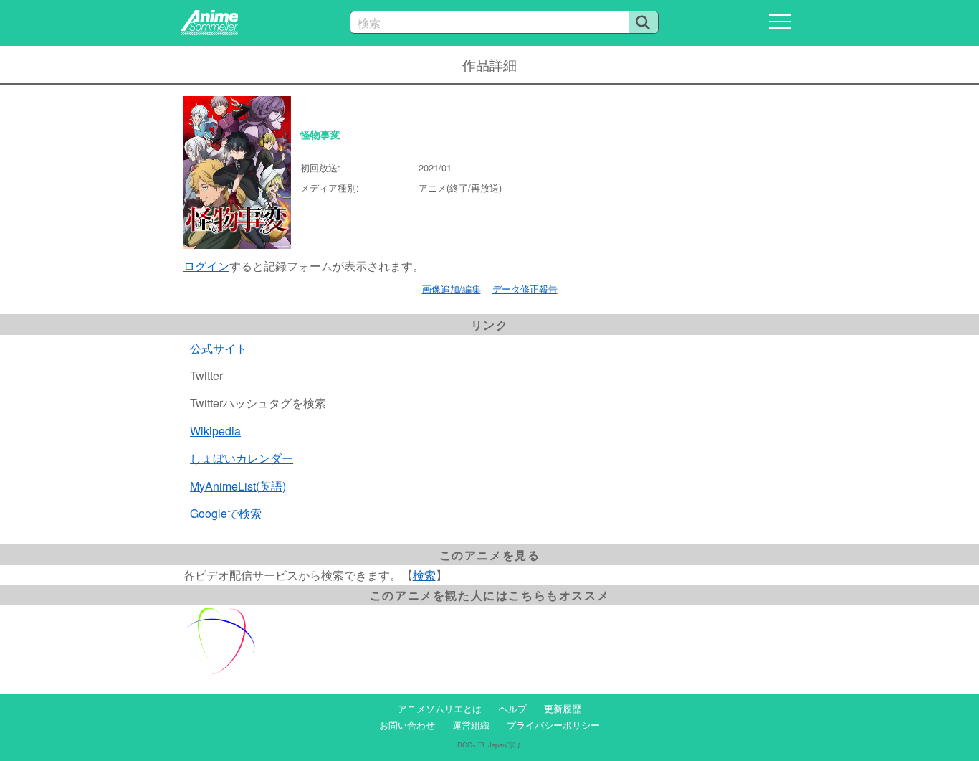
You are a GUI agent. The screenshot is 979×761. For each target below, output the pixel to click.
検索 (424, 575)
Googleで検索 (226, 513)
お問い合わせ (407, 725)
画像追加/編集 (451, 289)
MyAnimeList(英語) (238, 486)
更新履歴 (562, 708)
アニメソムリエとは (440, 708)
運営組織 (471, 725)
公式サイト (218, 348)
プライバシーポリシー (553, 725)
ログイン (206, 265)
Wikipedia (215, 430)
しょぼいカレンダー (241, 458)
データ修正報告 (525, 289)
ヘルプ (513, 708)
